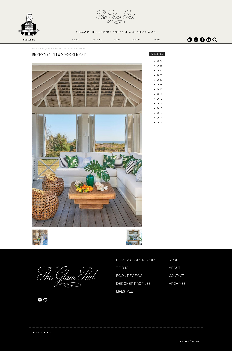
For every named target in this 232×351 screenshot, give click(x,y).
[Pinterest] (196, 39)
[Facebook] (202, 39)
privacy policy (42, 332)
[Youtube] (208, 39)
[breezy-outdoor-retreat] (87, 226)
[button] (215, 39)
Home (34, 48)
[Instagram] (189, 39)
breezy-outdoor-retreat (50, 48)
